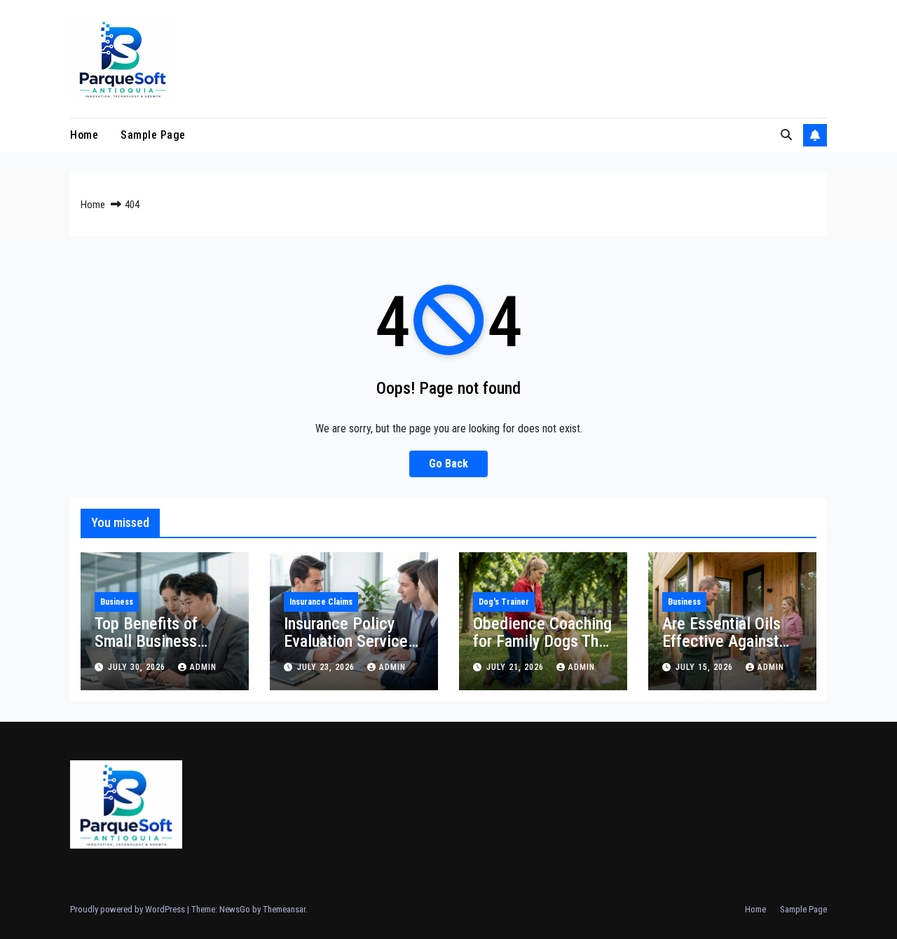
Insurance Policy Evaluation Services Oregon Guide (350, 641)
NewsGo (234, 909)
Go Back (448, 463)
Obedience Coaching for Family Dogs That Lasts (542, 641)
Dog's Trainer (504, 602)
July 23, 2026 (327, 667)
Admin (203, 667)
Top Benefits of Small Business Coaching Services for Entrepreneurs (157, 650)
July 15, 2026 (706, 667)
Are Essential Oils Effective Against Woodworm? (721, 641)
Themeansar (284, 909)
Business (116, 602)
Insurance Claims (320, 602)
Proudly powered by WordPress (128, 909)
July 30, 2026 (138, 667)
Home (84, 135)
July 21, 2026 (516, 667)
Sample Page (153, 135)
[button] (786, 135)
